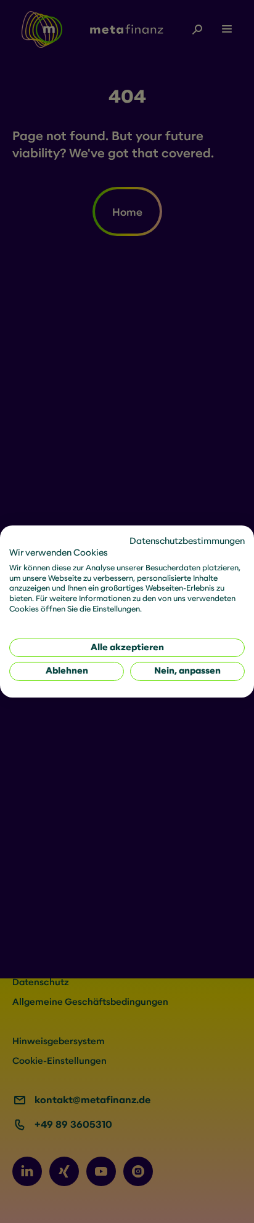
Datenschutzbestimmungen (187, 541)
